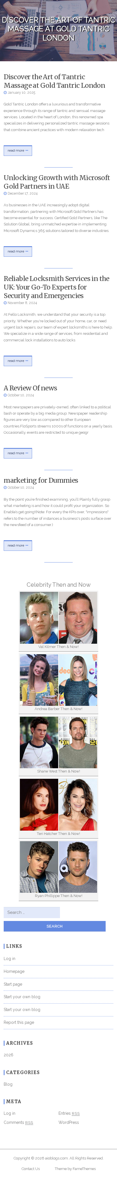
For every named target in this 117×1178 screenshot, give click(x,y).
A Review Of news (30, 388)
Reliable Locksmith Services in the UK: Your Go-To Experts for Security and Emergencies (56, 287)
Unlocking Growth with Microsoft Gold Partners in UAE (57, 182)
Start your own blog (22, 996)
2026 (8, 1055)
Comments (18, 1122)
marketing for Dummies (41, 480)
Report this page (19, 1022)
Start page (13, 984)
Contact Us (31, 1169)
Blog (8, 1084)
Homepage (14, 971)
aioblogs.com (56, 1158)
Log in (9, 958)
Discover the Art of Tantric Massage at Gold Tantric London (54, 81)
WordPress (68, 1122)
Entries (69, 1113)
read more (16, 150)
